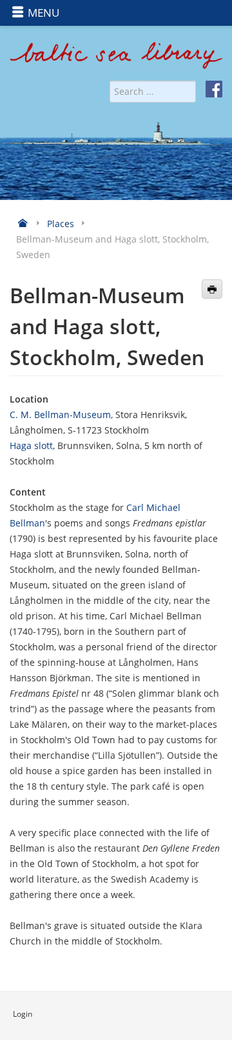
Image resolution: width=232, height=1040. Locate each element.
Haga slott (31, 445)
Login (22, 1014)
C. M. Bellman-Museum (60, 414)
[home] (116, 60)
